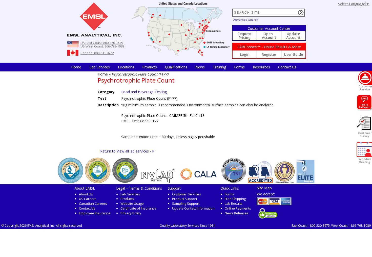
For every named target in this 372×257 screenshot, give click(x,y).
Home (76, 67)
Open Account (269, 35)
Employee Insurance (94, 213)
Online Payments (238, 208)
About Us (86, 194)
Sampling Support (185, 203)
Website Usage (132, 203)
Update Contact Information (193, 208)
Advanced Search (245, 19)
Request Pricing (244, 35)
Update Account (293, 35)
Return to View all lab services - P (127, 151)
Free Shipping (235, 198)
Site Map (264, 187)
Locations (126, 67)
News (200, 67)
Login (245, 54)
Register (269, 54)
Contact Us (287, 67)
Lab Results (233, 203)
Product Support (184, 198)
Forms (239, 67)
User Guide (293, 54)
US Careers (87, 198)
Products (149, 67)
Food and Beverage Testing (144, 91)
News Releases (237, 213)
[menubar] (183, 67)
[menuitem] (76, 67)
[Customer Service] (365, 78)
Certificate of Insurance (138, 208)
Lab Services (130, 194)
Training (219, 67)
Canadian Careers (93, 203)
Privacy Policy (130, 213)
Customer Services (186, 194)
